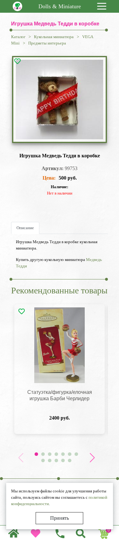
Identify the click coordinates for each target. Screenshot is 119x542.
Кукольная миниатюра (54, 36)
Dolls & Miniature (59, 6)
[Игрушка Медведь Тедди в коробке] (59, 99)
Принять (59, 518)
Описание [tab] (25, 227)
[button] (92, 457)
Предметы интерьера (47, 43)
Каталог (18, 36)
